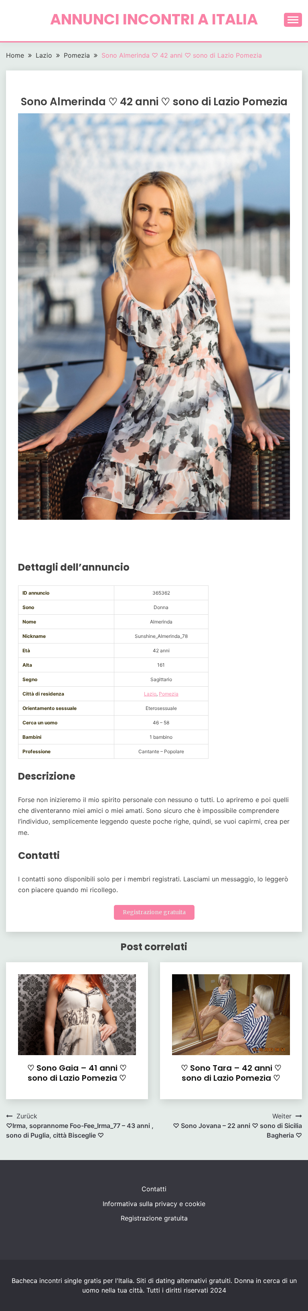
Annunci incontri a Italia (154, 19)
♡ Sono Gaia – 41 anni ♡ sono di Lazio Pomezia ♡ (77, 1073)
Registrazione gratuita (154, 912)
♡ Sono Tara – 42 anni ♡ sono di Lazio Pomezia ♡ (231, 1073)
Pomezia (168, 694)
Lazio (150, 694)
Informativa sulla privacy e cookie (154, 1204)
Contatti (154, 1189)
